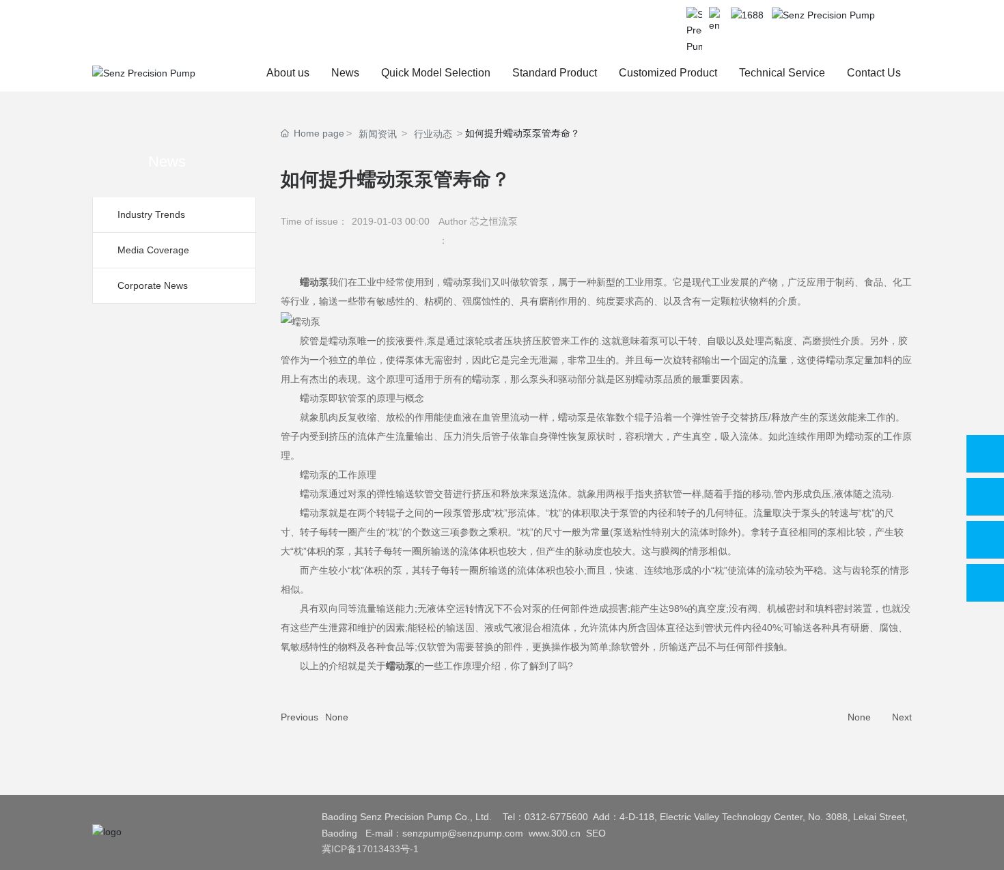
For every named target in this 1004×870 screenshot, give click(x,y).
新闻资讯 (378, 133)
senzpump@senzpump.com (462, 833)
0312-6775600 (556, 816)
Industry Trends (151, 214)
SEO (596, 833)
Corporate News (152, 285)
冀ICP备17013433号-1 (370, 848)
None (336, 717)
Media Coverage (153, 249)
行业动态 (433, 133)
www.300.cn (555, 833)
